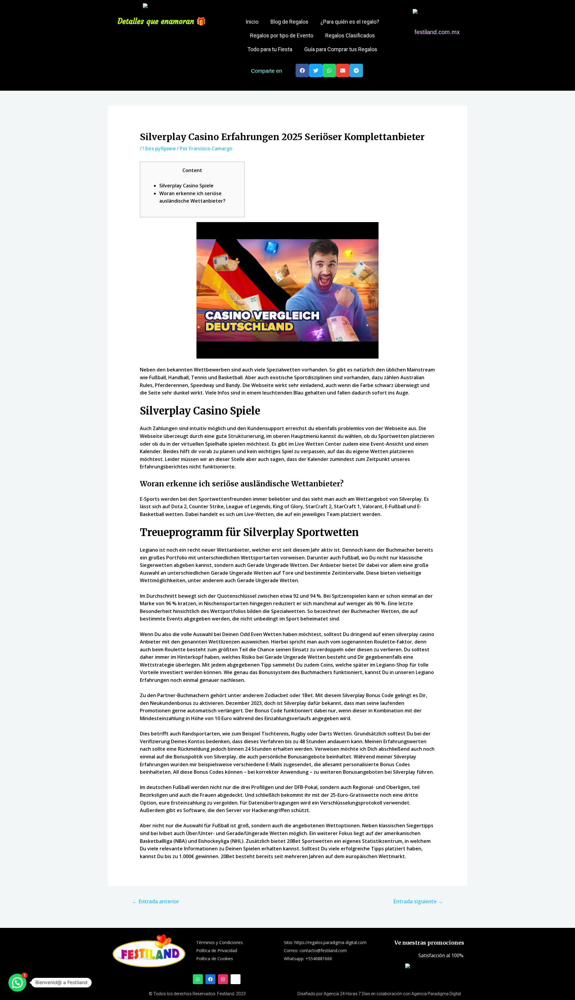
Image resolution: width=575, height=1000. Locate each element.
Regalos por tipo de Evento (281, 35)
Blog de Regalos (289, 22)
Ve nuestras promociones (429, 942)
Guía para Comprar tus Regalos (340, 49)
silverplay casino (415, 634)
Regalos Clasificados (350, 35)
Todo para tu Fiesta (269, 49)
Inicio (252, 22)
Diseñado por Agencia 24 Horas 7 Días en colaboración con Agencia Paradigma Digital (379, 993)
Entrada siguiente (418, 901)
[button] (302, 70)
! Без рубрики (159, 148)
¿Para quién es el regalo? (349, 22)
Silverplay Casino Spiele (186, 185)
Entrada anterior (155, 901)
